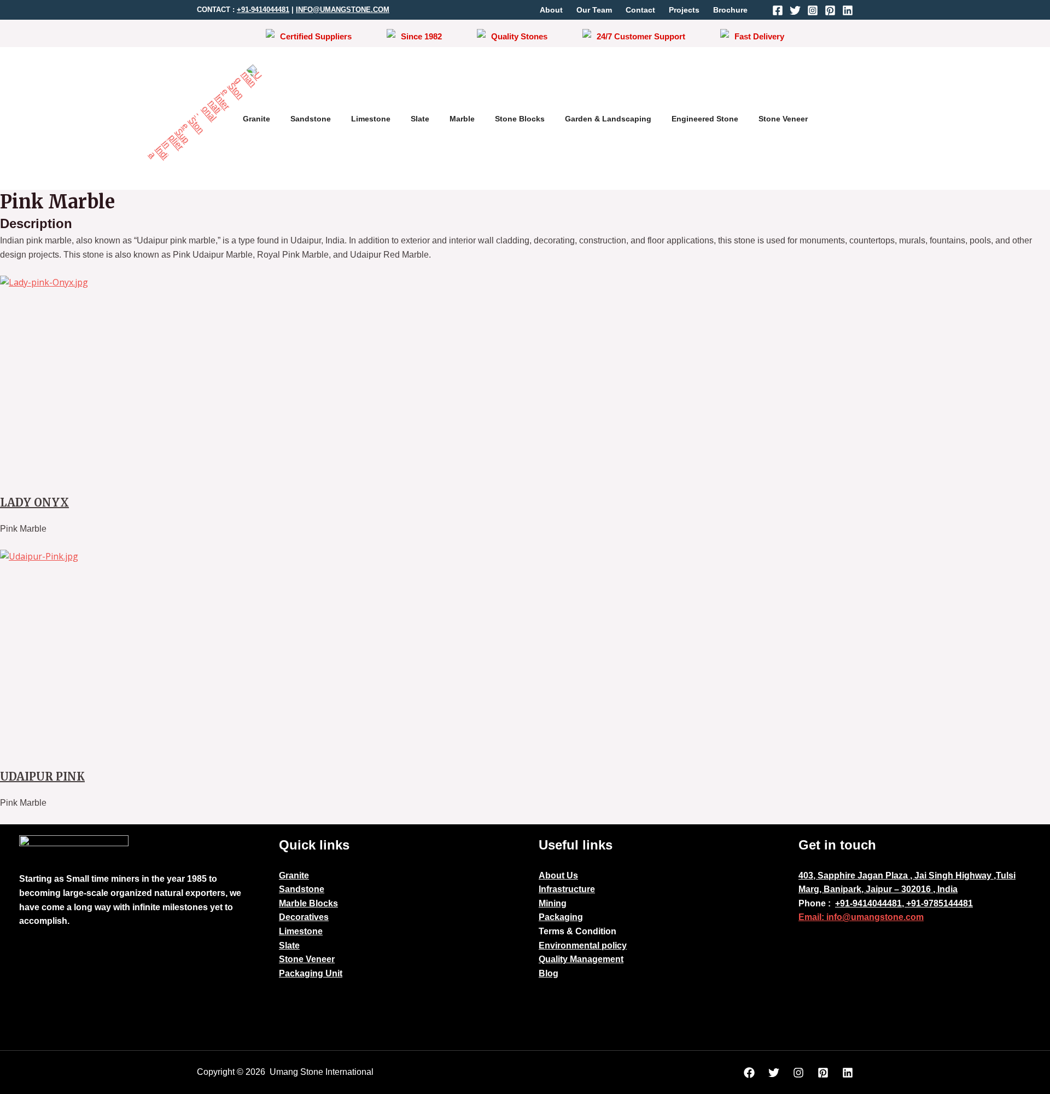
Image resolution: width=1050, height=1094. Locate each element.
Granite (256, 118)
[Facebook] (777, 10)
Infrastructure (567, 889)
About (551, 9)
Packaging (561, 917)
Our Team (594, 9)
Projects (684, 9)
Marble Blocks (308, 903)
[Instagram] (812, 10)
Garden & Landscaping (608, 118)
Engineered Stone (705, 118)
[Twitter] (795, 10)
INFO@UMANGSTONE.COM (342, 9)
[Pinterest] (830, 10)
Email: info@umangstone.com (861, 917)
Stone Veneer (783, 118)
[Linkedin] (847, 10)
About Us (558, 875)
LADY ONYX (34, 502)
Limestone (370, 118)
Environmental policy (583, 945)
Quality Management (581, 959)
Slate (420, 118)
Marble (462, 118)
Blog (548, 973)
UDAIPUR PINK (42, 776)
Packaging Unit (310, 973)
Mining (553, 903)
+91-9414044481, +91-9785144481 (904, 903)
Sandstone (310, 118)
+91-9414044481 (263, 9)
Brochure (730, 9)
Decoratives (304, 917)
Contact (640, 9)
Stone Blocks (520, 118)
